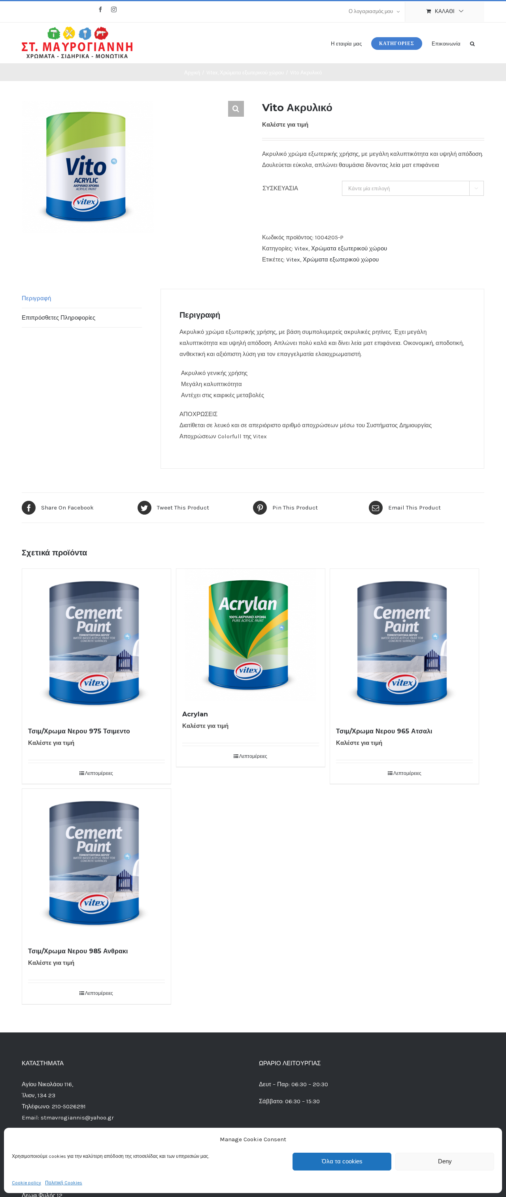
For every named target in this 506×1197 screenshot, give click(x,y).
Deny (445, 1161)
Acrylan (195, 714)
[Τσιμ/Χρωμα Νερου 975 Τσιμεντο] (96, 643)
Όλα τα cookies (342, 1161)
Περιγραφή (36, 298)
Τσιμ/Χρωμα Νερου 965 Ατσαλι (384, 731)
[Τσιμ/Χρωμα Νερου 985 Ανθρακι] (96, 863)
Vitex (301, 248)
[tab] (82, 298)
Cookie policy (26, 1183)
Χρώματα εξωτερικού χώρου (349, 248)
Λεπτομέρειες (99, 773)
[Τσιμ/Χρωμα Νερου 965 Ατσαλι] (404, 643)
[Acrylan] (250, 635)
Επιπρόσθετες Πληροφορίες (58, 317)
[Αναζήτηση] (472, 43)
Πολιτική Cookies (63, 1183)
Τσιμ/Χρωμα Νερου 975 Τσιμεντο (79, 731)
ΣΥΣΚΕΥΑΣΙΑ (280, 188)
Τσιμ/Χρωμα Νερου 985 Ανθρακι (78, 951)
